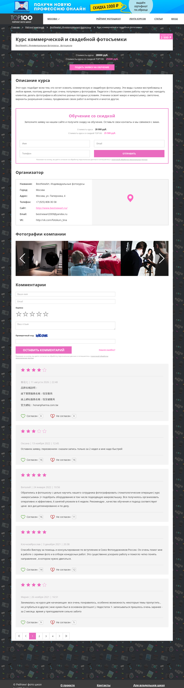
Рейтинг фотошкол (108, 18)
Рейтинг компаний (34, 27)
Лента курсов (137, 18)
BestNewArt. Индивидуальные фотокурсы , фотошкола (44, 45)
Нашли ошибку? (107, 350)
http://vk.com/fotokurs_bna (51, 220)
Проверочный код (25, 335)
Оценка (19, 307)
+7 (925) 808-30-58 (46, 202)
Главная (15, 27)
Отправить (129, 153)
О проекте (67, 685)
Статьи (158, 18)
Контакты (103, 685)
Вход (174, 18)
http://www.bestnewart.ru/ (51, 208)
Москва (52, 18)
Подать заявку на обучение (92, 67)
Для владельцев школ (149, 685)
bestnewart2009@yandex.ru (51, 214)
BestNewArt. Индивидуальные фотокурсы (70, 27)
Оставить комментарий (43, 350)
